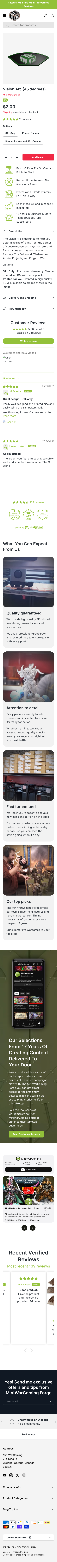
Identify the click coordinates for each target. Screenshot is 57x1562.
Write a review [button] (28, 341)
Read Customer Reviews (26, 1134)
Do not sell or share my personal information (24, 1555)
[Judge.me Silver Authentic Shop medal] (28, 514)
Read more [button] (9, 415)
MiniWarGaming (11, 95)
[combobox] (28, 25)
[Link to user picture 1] (10, 427)
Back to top (28, 1434)
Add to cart (38, 157)
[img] (10, 386)
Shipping (8, 112)
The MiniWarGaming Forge (23, 1547)
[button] (52, 15)
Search (6, 1552)
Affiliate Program (20, 1552)
